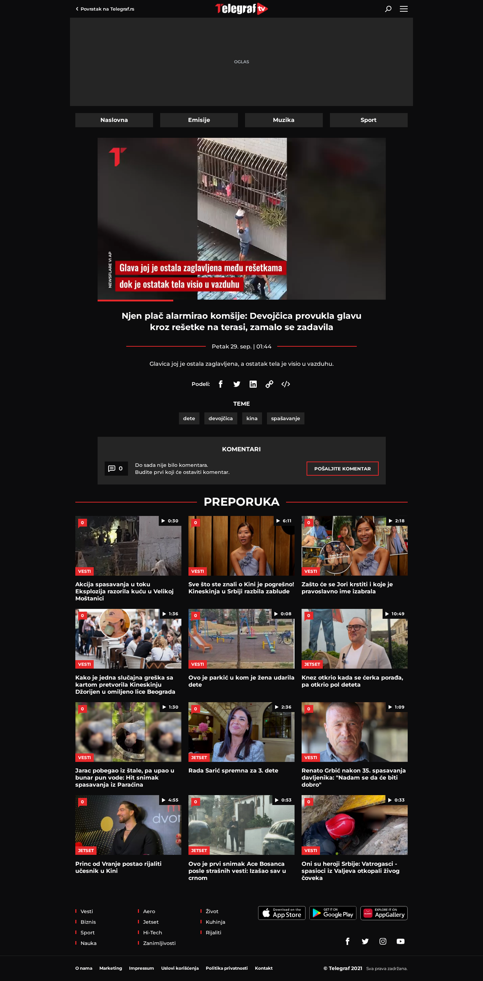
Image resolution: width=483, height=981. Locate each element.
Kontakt (264, 968)
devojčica (221, 418)
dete (189, 418)
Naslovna (114, 120)
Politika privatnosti (227, 968)
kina (252, 418)
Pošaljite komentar (342, 468)
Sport (369, 120)
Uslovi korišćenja (180, 968)
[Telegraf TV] (401, 941)
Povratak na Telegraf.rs (107, 9)
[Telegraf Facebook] (348, 941)
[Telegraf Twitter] (365, 941)
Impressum (141, 968)
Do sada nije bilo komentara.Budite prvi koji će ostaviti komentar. (182, 468)
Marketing (110, 968)
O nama (83, 968)
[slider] (242, 300)
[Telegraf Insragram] (383, 941)
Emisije (199, 120)
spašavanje (285, 418)
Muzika (284, 120)
